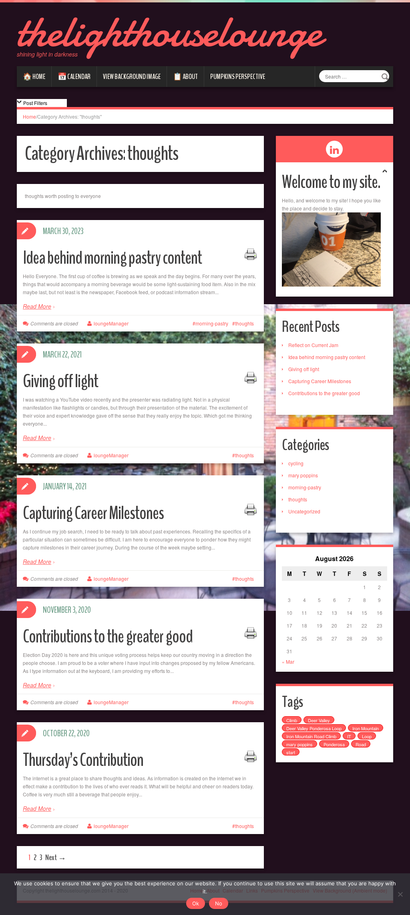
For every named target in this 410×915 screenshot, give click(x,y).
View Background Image (132, 76)
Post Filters (35, 102)
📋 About (185, 76)
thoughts (244, 323)
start (290, 752)
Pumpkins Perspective (237, 76)
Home (29, 116)
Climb (291, 720)
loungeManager (111, 323)
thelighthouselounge (169, 32)
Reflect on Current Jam (313, 344)
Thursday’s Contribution (83, 760)
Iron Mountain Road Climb (311, 736)
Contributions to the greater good (108, 636)
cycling (295, 463)
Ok (195, 903)
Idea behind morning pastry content (112, 258)
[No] (400, 894)
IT (349, 736)
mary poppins (303, 475)
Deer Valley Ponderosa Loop (314, 728)
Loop (367, 736)
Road (361, 744)
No (218, 903)
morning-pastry (211, 323)
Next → (55, 857)
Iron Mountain (365, 728)
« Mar (288, 661)
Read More (37, 306)
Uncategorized (304, 511)
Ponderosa (334, 744)
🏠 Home (34, 76)
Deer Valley (319, 720)
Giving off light (60, 381)
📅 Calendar (74, 76)
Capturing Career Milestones (93, 513)
